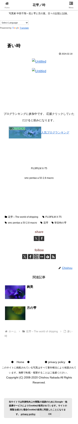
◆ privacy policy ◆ (58, 362)
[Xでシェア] (36, 238)
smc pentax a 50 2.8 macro (22, 222)
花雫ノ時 (39, 5)
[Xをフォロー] (24, 256)
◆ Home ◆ (20, 362)
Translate (24, 28)
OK (50, 414)
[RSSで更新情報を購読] (53, 256)
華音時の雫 (60, 222)
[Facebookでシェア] (41, 238)
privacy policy (28, 414)
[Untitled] (39, 61)
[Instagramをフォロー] (36, 256)
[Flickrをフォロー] (41, 256)
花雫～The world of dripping (23, 217)
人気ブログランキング (55, 132)
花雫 (45, 222)
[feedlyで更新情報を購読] (47, 256)
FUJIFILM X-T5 (53, 217)
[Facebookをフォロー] (30, 256)
